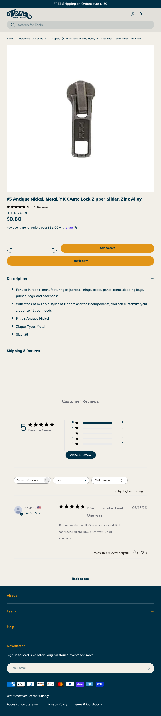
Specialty (40, 38)
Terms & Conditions (88, 704)
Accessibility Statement (24, 704)
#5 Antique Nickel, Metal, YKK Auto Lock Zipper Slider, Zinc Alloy (103, 38)
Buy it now (80, 261)
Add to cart (107, 248)
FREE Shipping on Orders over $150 (80, 4)
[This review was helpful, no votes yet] (134, 553)
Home (10, 38)
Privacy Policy (57, 704)
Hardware (24, 38)
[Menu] (151, 14)
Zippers (55, 38)
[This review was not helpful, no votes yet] (142, 553)
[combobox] (80, 25)
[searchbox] (28, 480)
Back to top (80, 579)
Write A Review (80, 455)
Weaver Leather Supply (32, 696)
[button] (142, 14)
